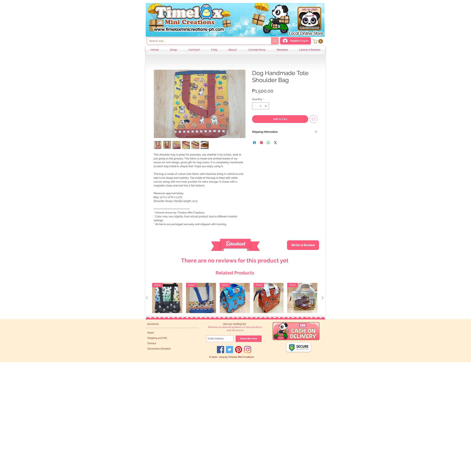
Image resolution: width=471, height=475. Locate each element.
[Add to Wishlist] (313, 119)
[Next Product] (323, 298)
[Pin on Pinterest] (261, 142)
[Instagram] (247, 349)
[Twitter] (229, 349)
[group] (235, 298)
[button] (318, 41)
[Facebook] (220, 349)
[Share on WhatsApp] (268, 142)
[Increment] (266, 106)
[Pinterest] (238, 349)
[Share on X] (275, 142)
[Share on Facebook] (254, 142)
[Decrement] (255, 106)
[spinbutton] (260, 106)
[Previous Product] (147, 298)
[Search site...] (274, 40)
